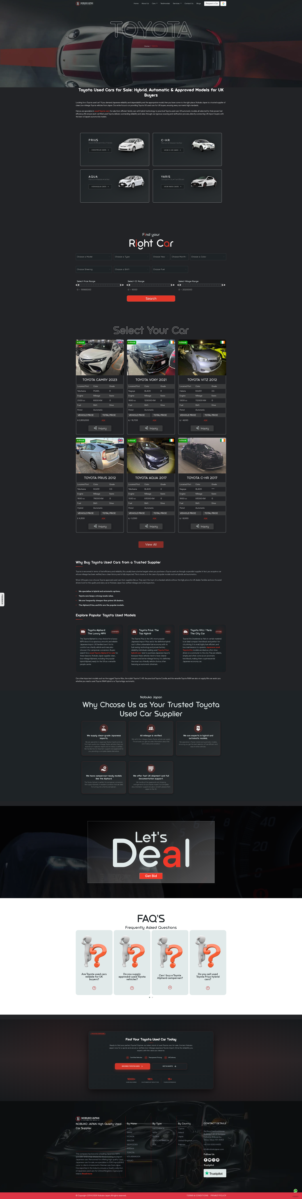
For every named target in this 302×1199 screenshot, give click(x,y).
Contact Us (189, 3)
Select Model (94, 251)
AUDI (129, 1129)
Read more (87, 1174)
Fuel (170, 264)
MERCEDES (132, 1145)
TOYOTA (154, 46)
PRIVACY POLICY (218, 1196)
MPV (155, 1133)
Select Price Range (86, 281)
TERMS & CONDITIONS (197, 1196)
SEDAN (156, 1137)
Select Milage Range (188, 281)
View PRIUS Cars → (100, 150)
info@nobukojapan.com (214, 1149)
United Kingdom (185, 1141)
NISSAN (130, 1149)
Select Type (132, 251)
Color (208, 251)
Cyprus (181, 1129)
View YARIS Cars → (172, 186)
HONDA (130, 1137)
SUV (154, 1145)
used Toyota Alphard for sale (102, 653)
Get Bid (151, 876)
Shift (132, 264)
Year (161, 251)
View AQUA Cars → (100, 186)
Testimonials (165, 3)
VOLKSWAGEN (133, 1157)
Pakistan (181, 1145)
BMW (129, 1133)
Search (151, 299)
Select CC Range (136, 281)
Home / (147, 46)
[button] (149, 997)
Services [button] (176, 3)
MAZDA (130, 1141)
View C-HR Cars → (172, 150)
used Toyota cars (101, 111)
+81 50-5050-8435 (212, 1145)
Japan (180, 1137)
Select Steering (93, 264)
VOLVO (130, 1161)
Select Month (180, 251)
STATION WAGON (161, 1141)
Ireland (181, 1133)
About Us (145, 3)
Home (136, 3)
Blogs (198, 3)
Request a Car (212, 4)
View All (151, 544)
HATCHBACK (158, 1129)
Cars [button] (154, 3)
